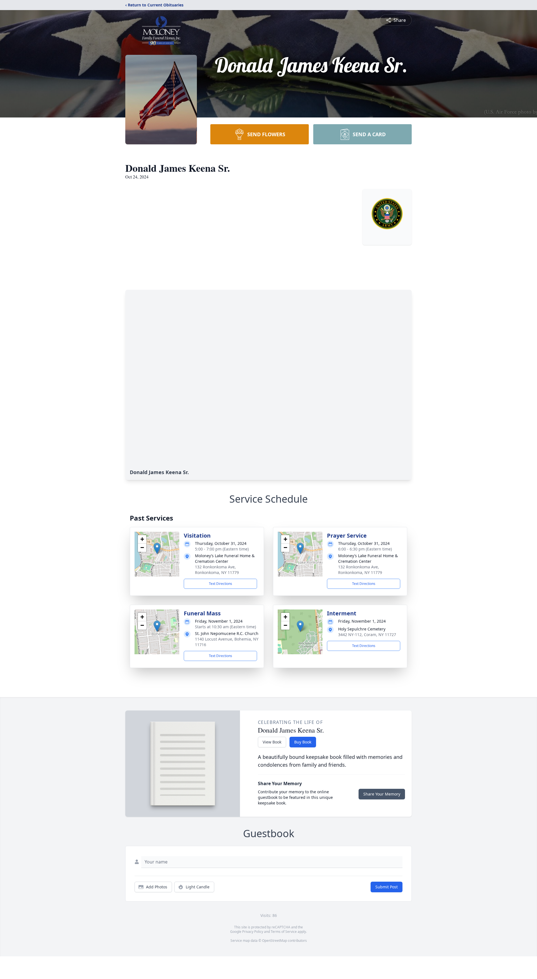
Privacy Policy (252, 931)
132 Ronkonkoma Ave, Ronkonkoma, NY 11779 (217, 569)
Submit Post (386, 886)
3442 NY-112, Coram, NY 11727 (367, 634)
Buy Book (302, 742)
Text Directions (220, 583)
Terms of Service (284, 931)
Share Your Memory (381, 794)
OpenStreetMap (274, 940)
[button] (157, 548)
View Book (272, 742)
